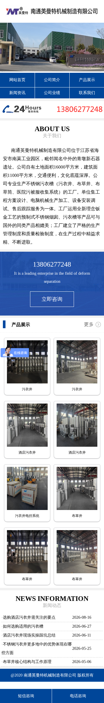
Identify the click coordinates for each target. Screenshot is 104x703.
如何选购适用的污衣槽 (23, 626)
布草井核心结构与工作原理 (27, 662)
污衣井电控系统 (27, 516)
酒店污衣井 (27, 452)
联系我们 (87, 93)
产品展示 (87, 80)
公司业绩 (52, 93)
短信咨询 (26, 696)
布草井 (77, 516)
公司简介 (52, 80)
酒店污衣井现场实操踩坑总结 (29, 635)
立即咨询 (52, 299)
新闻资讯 (17, 93)
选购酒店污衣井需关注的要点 (29, 617)
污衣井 (27, 389)
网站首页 (17, 80)
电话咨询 (78, 696)
